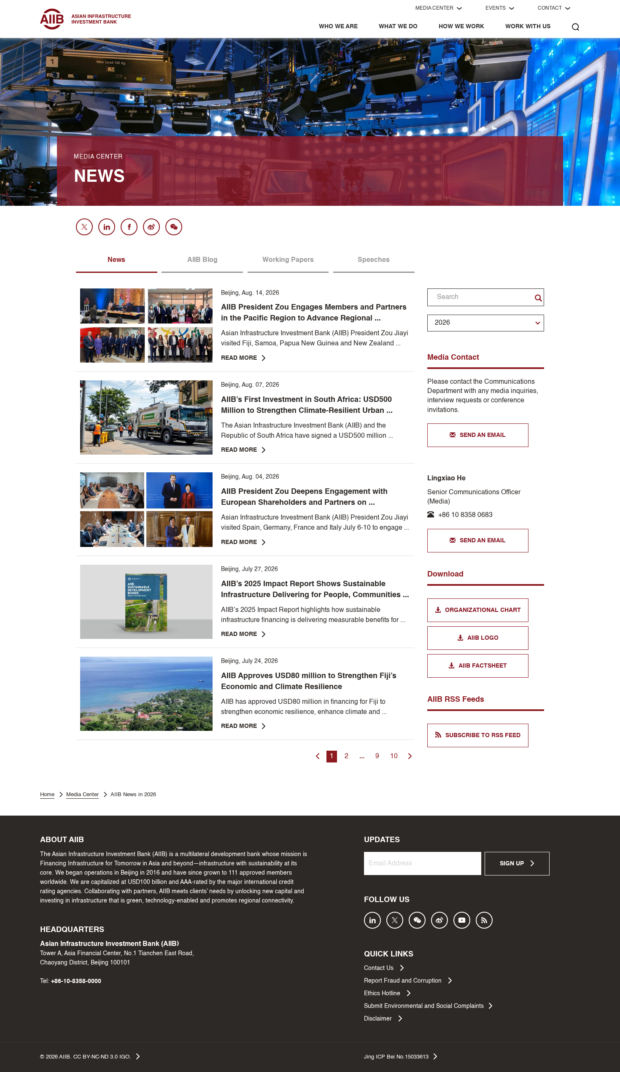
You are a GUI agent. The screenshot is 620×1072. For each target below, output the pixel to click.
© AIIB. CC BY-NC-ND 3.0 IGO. (85, 1057)
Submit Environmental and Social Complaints (424, 1006)
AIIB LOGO (483, 638)
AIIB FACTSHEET (482, 666)
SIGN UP (513, 864)
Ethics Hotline (383, 994)
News (116, 260)
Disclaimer (379, 1019)
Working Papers (288, 260)
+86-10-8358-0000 (76, 981)
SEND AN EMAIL (483, 435)
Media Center (82, 794)
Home (47, 794)
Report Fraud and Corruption (403, 981)
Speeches (374, 260)
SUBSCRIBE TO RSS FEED (482, 735)
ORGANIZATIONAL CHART (483, 610)
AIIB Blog (202, 260)
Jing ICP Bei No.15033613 (396, 1057)
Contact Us (379, 968)
